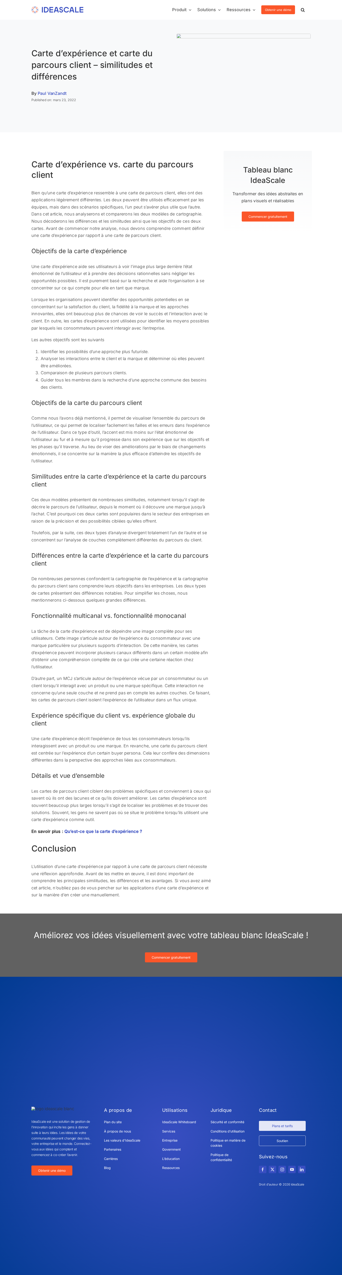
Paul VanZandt (52, 93)
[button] (303, 10)
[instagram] (282, 1169)
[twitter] (272, 1169)
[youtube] (292, 1169)
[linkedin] (301, 1169)
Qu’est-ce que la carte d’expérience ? (103, 831)
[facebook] (262, 1169)
